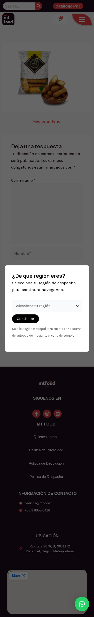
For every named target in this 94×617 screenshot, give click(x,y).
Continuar (25, 318)
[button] (82, 604)
